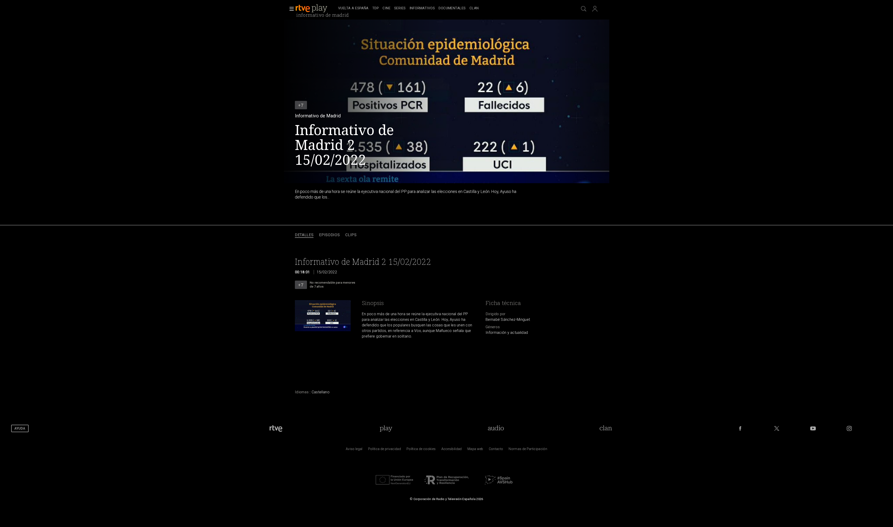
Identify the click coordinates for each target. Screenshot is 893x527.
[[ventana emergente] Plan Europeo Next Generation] (394, 486)
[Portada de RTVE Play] (311, 8)
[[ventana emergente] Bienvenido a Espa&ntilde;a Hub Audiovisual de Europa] (498, 486)
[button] (290, 9)
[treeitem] (353, 8)
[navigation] (451, 8)
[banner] (315, 8)
